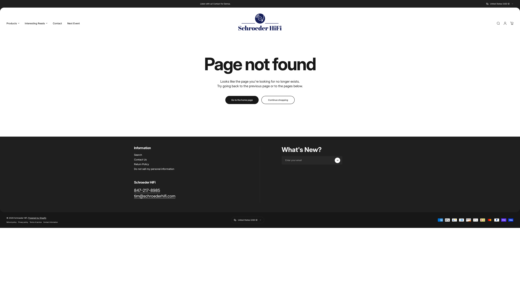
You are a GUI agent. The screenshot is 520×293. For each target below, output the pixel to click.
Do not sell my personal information (154, 169)
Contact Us (140, 159)
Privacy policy (23, 222)
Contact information (50, 222)
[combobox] (500, 4)
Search (138, 154)
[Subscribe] (337, 160)
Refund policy (11, 222)
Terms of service (36, 222)
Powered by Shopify (37, 218)
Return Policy (141, 164)
